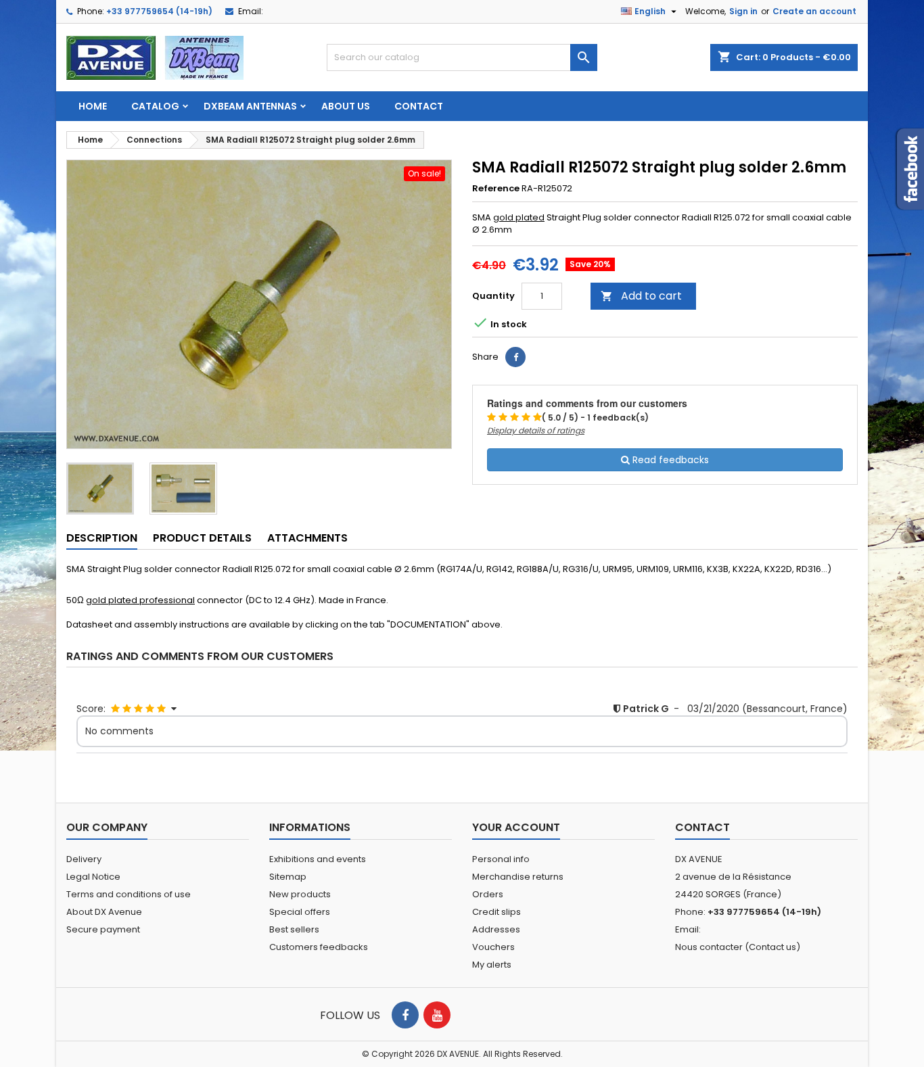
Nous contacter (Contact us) (737, 947)
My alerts (491, 964)
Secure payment (103, 929)
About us (345, 106)
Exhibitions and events (317, 859)
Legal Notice (93, 876)
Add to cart (641, 296)
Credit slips (496, 911)
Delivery (83, 859)
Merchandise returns (517, 876)
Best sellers (294, 929)
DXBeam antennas (250, 106)
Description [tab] (101, 538)
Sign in (743, 11)
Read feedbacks (669, 460)
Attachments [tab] (307, 538)
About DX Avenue (104, 911)
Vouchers (493, 947)
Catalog (155, 106)
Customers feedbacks (318, 947)
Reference (495, 189)
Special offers (299, 911)
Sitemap (287, 876)
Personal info (501, 859)
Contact (418, 106)
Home (92, 106)
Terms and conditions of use (128, 894)
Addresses (496, 929)
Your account (516, 827)
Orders (487, 894)
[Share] (515, 357)
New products (300, 894)
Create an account (814, 11)
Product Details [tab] (202, 538)
